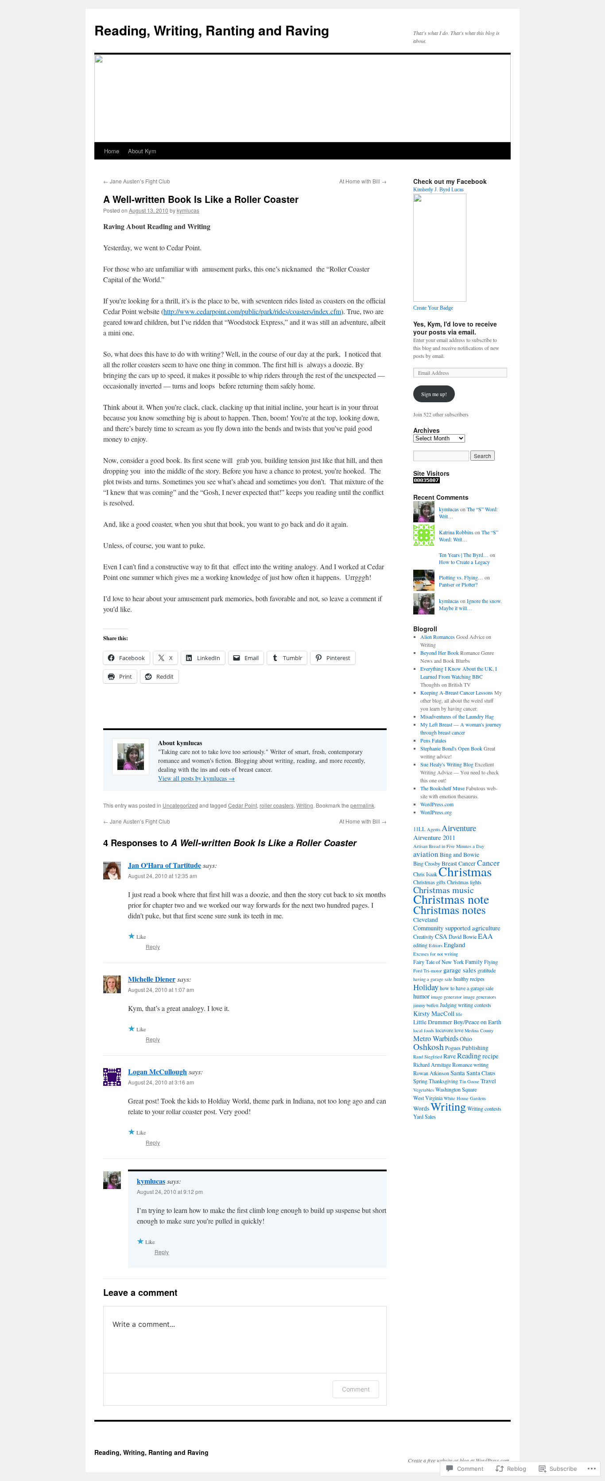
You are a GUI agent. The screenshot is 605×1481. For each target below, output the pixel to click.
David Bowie (463, 936)
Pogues (453, 1047)
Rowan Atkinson (431, 1073)
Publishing (475, 1048)
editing (420, 944)
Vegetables (423, 1090)
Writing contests (484, 1108)
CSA (441, 936)
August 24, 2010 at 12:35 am (162, 875)
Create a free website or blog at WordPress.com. (459, 1460)
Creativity (423, 936)
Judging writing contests (465, 1004)
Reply (153, 946)
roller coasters (277, 805)
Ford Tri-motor (427, 971)
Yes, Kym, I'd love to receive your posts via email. (455, 327)
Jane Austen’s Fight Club (136, 181)
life (459, 1014)
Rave (449, 1056)
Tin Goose (469, 1081)
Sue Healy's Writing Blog (446, 764)
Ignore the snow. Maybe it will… (470, 604)
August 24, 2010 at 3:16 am (161, 1082)
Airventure (459, 827)
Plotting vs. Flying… (461, 577)
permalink (362, 805)
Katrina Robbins (456, 532)
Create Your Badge (433, 308)
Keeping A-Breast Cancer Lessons (456, 692)
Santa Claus (480, 1073)
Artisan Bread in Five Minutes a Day (448, 846)
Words (421, 1108)
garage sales (459, 969)
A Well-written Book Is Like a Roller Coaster (201, 199)
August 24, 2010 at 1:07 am (161, 989)
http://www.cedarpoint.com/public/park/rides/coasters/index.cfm (252, 311)
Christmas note (451, 898)
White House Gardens (465, 1098)
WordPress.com (437, 804)
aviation (425, 854)
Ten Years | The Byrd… (464, 554)
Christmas (465, 871)
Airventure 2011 (434, 837)
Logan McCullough (157, 1071)
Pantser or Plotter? (458, 584)
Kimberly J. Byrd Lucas (438, 190)
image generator (446, 997)
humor (421, 995)
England (454, 944)
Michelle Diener (151, 979)
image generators (479, 997)
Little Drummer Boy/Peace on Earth (457, 1022)
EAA (485, 936)
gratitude (486, 970)
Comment (356, 1389)
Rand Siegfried (427, 1056)
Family (474, 962)
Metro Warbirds (435, 1038)
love (458, 1030)
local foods (423, 1030)
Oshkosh (428, 1047)
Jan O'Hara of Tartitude (164, 865)
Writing (304, 805)
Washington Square (456, 1089)
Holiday (425, 987)
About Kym (142, 151)
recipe (490, 1055)
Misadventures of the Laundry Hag (457, 716)
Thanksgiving (443, 1081)
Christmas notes (449, 909)
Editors (435, 945)
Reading (469, 1056)
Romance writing (470, 1064)
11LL (419, 828)
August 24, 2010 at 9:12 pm (170, 1191)
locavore (444, 1030)
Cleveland (425, 920)
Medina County (479, 1030)
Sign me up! (434, 393)
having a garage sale (432, 979)
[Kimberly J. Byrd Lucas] (439, 299)
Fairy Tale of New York (438, 961)
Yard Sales (424, 1116)
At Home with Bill (363, 181)
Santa (457, 1072)
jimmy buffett (425, 1005)
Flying (491, 961)
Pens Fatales (433, 740)
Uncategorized (180, 805)
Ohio (466, 1039)
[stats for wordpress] (426, 481)
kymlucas (188, 210)
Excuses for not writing (435, 954)
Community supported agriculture (456, 927)
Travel (488, 1081)
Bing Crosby (426, 863)
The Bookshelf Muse (442, 788)
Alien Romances (437, 636)
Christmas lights (464, 882)
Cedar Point (242, 805)
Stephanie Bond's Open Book (451, 748)
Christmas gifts (429, 882)
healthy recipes (469, 978)
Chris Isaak (425, 874)
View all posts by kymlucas (196, 778)
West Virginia (427, 1097)
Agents (433, 829)
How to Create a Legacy (464, 561)
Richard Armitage (432, 1064)
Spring (420, 1081)
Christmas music (443, 890)
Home (111, 151)
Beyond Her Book (439, 652)
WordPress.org (436, 812)
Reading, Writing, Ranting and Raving (211, 29)
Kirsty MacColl (433, 1013)
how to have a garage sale (466, 987)
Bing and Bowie (459, 855)
